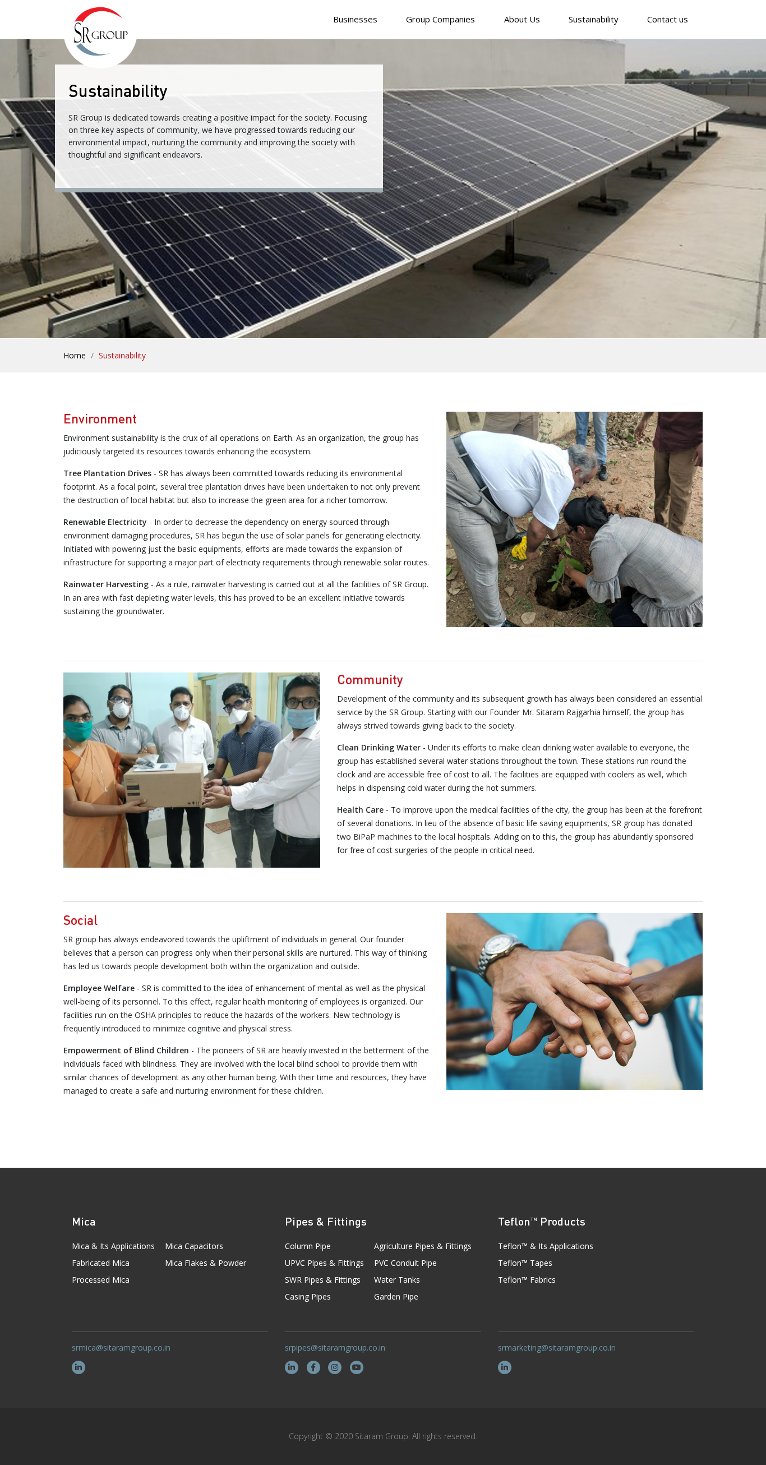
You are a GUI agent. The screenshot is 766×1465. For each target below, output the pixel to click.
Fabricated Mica (101, 1262)
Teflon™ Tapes (525, 1262)
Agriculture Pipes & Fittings (423, 1246)
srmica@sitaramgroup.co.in (121, 1347)
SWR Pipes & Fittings (323, 1279)
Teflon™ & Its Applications (545, 1246)
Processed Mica (101, 1279)
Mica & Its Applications (113, 1246)
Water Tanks (397, 1279)
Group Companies (440, 19)
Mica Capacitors (194, 1246)
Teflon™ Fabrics (527, 1279)
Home (74, 355)
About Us (522, 19)
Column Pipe (308, 1246)
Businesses (355, 19)
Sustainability (594, 19)
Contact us (667, 19)
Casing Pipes (308, 1296)
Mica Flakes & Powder (205, 1262)
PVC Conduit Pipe (405, 1262)
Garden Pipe (396, 1296)
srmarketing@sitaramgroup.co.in (557, 1347)
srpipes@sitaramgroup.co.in (335, 1347)
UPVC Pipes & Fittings (324, 1262)
